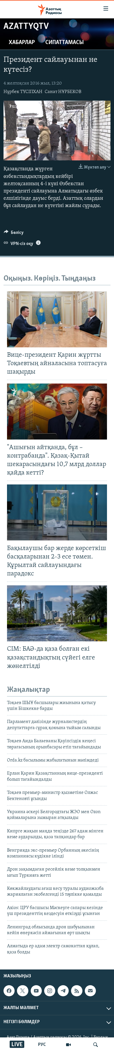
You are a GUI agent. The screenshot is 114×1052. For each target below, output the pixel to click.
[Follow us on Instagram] (49, 990)
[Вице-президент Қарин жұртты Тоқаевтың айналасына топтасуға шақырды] (57, 319)
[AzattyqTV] (68, 1044)
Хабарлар (22, 42)
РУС (42, 1044)
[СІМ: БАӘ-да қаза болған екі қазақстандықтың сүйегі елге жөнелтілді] (57, 613)
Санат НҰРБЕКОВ (63, 92)
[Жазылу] (90, 990)
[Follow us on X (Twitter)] (22, 990)
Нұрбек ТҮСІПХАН (23, 92)
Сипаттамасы (64, 42)
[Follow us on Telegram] (63, 990)
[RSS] (76, 990)
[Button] (14, 233)
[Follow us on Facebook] (9, 990)
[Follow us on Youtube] (36, 990)
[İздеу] (95, 1044)
